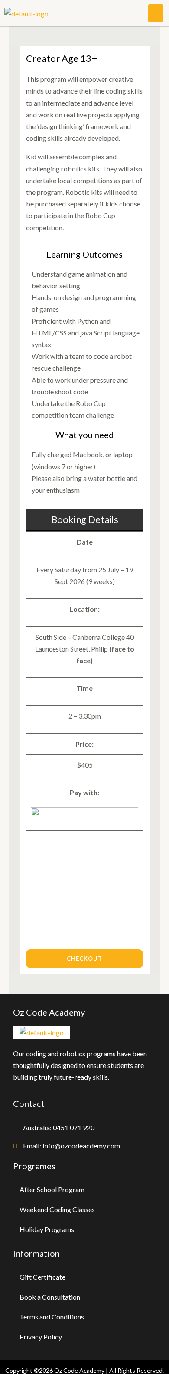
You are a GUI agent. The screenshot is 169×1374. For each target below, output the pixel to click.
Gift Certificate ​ (43, 1277)
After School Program (52, 1189)
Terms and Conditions (52, 1317)
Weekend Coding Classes (57, 1209)
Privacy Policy (41, 1336)
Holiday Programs (47, 1229)
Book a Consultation (50, 1297)
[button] (155, 13)
